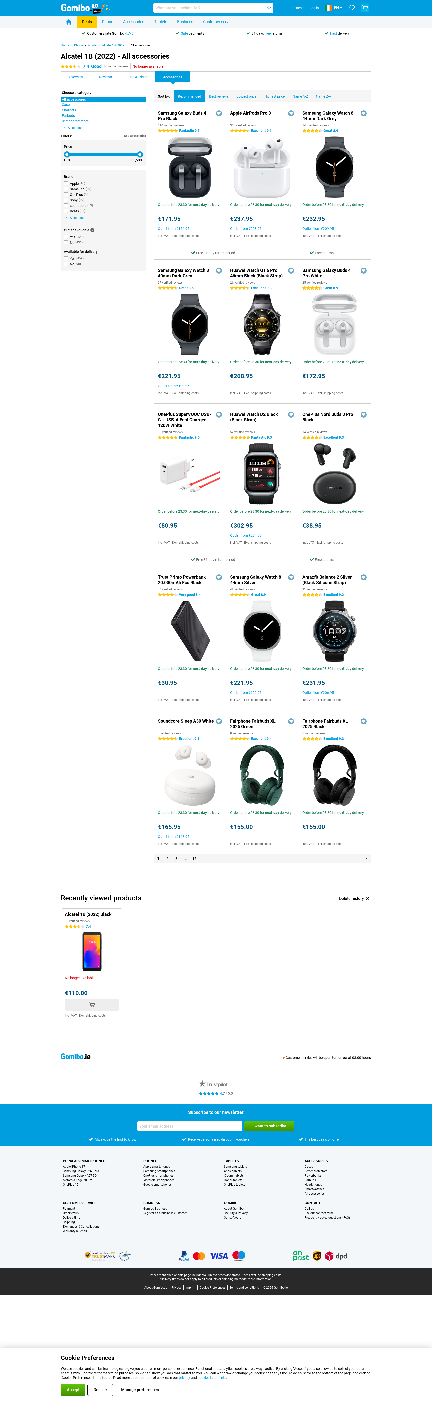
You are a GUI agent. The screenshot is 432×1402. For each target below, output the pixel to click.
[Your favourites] (352, 8)
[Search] (270, 8)
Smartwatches (314, 1189)
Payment (69, 1208)
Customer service (218, 22)
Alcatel (92, 45)
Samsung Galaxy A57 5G (80, 1176)
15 (194, 859)
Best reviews (219, 96)
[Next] (366, 858)
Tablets (160, 22)
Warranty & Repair (75, 1231)
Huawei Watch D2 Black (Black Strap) (254, 417)
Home (65, 45)
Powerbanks (313, 1176)
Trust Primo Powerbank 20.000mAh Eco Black (182, 579)
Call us (309, 1208)
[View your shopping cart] (365, 8)
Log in (314, 8)
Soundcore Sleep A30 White (186, 721)
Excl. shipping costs (185, 236)
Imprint (191, 1288)
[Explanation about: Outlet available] (92, 230)
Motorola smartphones (159, 1180)
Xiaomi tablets (234, 1176)
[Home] (69, 22)
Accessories (133, 22)
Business (185, 22)
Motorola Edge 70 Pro (77, 1180)
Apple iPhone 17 (74, 1166)
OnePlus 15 (70, 1184)
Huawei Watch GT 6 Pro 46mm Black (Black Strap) (256, 273)
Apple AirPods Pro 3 (250, 113)
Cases (309, 1166)
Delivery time (71, 1218)
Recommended (189, 96)
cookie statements (212, 1378)
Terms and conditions (244, 1288)
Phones (151, 1161)
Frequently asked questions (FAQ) (327, 1218)
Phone (107, 22)
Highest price (274, 96)
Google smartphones (158, 1184)
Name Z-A (323, 96)
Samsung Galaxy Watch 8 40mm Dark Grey (183, 273)
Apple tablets (233, 1171)
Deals (87, 22)
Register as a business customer (165, 1213)
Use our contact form (319, 1213)
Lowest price (246, 96)
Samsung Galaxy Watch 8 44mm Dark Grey (328, 115)
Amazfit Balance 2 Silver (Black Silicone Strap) (327, 579)
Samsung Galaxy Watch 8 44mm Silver (255, 579)
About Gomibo (234, 1208)
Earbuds (310, 1180)
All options (75, 128)
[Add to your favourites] (219, 113)
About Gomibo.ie (155, 1288)
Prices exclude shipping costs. (262, 1275)
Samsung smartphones (159, 1171)
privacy (184, 1378)
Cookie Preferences (213, 1288)
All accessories (140, 45)
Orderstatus (71, 1213)
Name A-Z (300, 96)
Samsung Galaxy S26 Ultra (81, 1171)
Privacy (177, 1288)
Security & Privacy (236, 1213)
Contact (313, 1203)
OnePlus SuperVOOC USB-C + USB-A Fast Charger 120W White (184, 420)
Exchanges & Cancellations (81, 1226)
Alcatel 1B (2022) (114, 45)
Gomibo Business (155, 1208)
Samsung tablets (235, 1166)
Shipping (69, 1222)
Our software (232, 1218)
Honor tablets (233, 1180)
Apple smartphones (157, 1166)
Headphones (313, 1184)
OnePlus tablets (234, 1184)
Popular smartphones (84, 1161)
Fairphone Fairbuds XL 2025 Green (253, 723)
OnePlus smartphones (159, 1176)
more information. (260, 1279)
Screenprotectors (316, 1171)
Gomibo (231, 1203)
